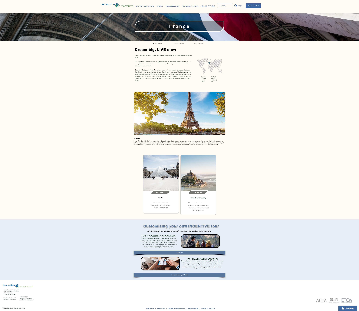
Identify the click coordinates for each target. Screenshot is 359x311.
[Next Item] (222, 123)
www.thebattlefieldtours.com (27, 299)
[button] (253, 5)
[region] (161, 184)
